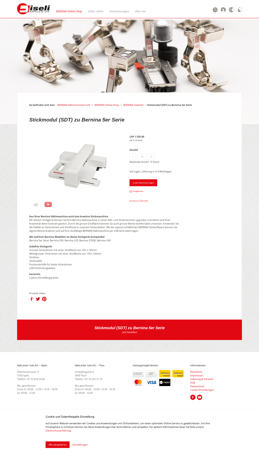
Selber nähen (95, 11)
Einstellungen (80, 444)
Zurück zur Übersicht (139, 200)
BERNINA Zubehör (133, 105)
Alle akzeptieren (58, 444)
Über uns (140, 11)
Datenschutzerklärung (58, 430)
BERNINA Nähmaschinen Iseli (73, 105)
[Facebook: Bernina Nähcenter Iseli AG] (192, 397)
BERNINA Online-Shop (69, 11)
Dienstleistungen (119, 11)
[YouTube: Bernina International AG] (199, 397)
